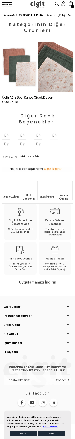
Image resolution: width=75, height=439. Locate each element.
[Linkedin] (53, 403)
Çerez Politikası (50, 426)
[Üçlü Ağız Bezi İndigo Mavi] (10, 143)
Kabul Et (23, 433)
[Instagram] (43, 403)
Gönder (61, 380)
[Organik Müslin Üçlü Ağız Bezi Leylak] (58, 135)
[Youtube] (32, 403)
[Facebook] (22, 403)
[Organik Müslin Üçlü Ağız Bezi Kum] (10, 135)
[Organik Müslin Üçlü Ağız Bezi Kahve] (26, 135)
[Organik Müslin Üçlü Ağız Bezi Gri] (42, 143)
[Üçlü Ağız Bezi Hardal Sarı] (26, 143)
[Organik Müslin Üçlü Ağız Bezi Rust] (42, 135)
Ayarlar (51, 433)
